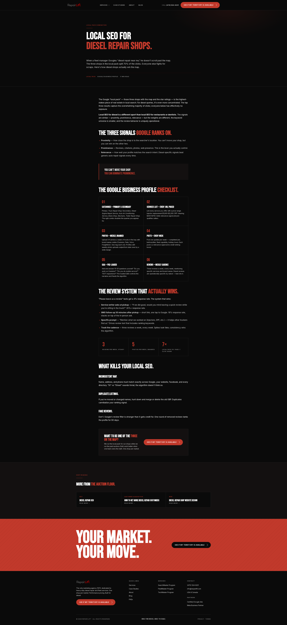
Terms (208, 619)
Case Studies (119, 5)
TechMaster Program (166, 592)
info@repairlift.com (194, 589)
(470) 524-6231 (193, 585)
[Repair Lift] (74, 5)
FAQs (131, 599)
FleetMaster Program (166, 589)
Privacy (201, 619)
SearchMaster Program (166, 585)
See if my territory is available (198, 5)
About (132, 5)
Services (104, 5)
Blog (141, 5)
